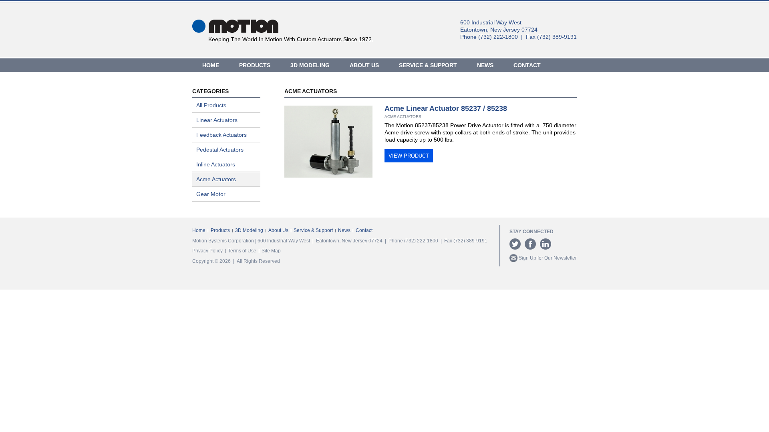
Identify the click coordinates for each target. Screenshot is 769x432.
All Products (211, 105)
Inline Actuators (215, 164)
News (485, 65)
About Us (364, 65)
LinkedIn (545, 244)
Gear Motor (210, 194)
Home (210, 65)
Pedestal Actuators (220, 149)
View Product (409, 156)
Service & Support (428, 65)
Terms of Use (242, 251)
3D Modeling (310, 65)
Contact (527, 65)
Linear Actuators (217, 120)
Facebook (530, 244)
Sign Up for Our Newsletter (547, 258)
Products (254, 65)
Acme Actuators (216, 179)
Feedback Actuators (221, 135)
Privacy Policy (207, 251)
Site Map (271, 251)
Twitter (515, 244)
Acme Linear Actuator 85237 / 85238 (445, 108)
